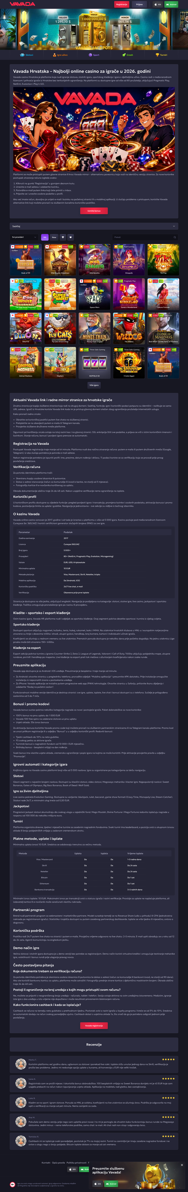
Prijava (139, 4)
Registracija (121, 4)
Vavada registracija (94, 1025)
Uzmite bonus (94, 211)
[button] (3, 29)
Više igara (94, 385)
